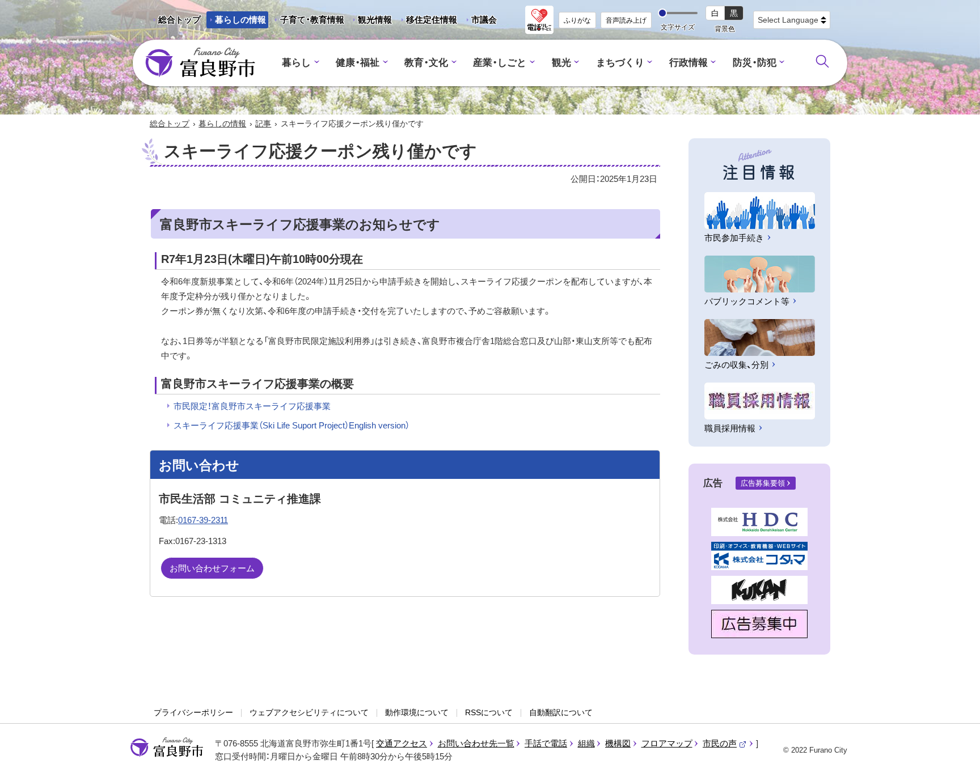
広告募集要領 (763, 483)
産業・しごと (499, 62)
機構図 (618, 743)
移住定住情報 (427, 21)
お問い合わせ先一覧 (476, 743)
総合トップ (179, 19)
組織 (586, 743)
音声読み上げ (626, 20)
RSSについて (489, 712)
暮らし (296, 62)
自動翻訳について (561, 712)
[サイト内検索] (822, 61)
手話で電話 (546, 743)
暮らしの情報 (240, 19)
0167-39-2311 (203, 520)
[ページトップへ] (956, 755)
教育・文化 (426, 62)
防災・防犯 (754, 62)
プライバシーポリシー (193, 712)
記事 (263, 123)
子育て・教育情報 (312, 19)
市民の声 (725, 743)
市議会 (484, 19)
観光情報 (370, 21)
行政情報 (688, 62)
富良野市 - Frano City (200, 63)
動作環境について (417, 712)
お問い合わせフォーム (212, 568)
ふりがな (577, 20)
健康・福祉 (357, 62)
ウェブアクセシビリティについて (309, 712)
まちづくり (620, 62)
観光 (561, 62)
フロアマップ (666, 743)
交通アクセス (401, 743)
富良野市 (167, 747)
